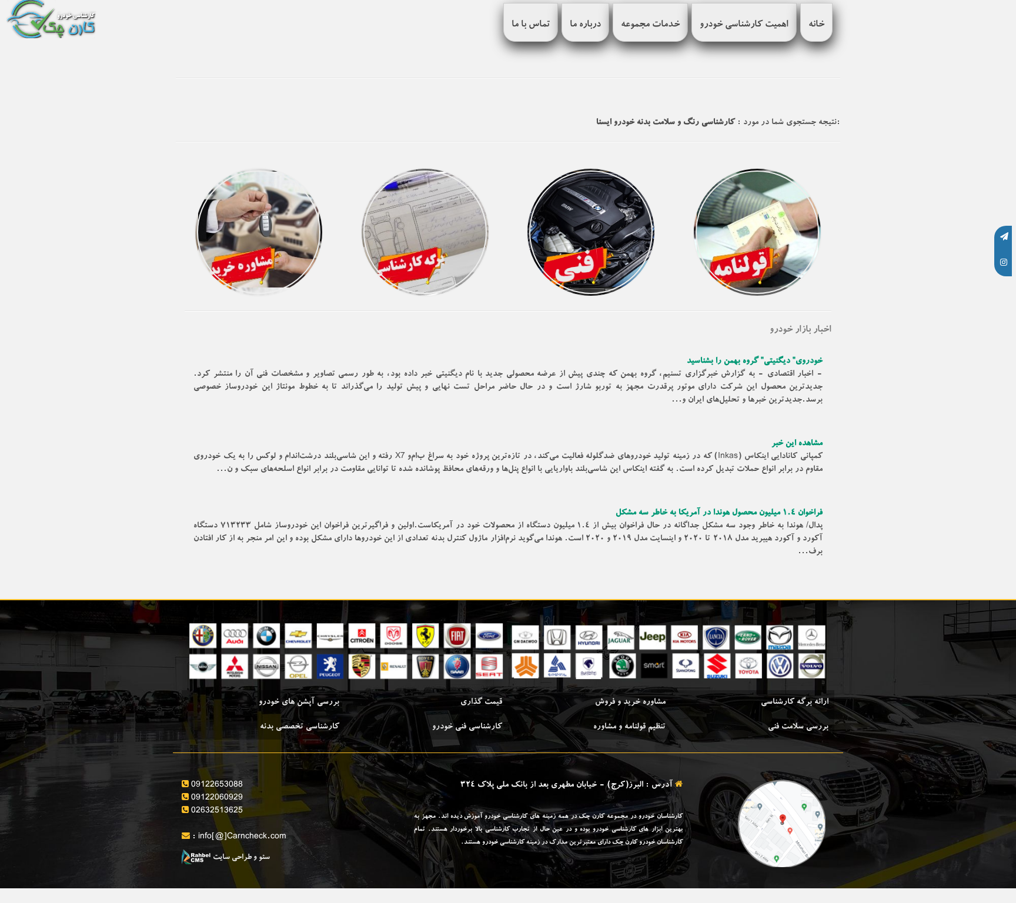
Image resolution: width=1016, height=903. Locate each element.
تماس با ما (531, 25)
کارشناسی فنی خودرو (467, 727)
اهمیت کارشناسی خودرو (744, 25)
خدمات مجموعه (650, 25)
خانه (816, 25)
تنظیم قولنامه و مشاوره (629, 727)
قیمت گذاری (481, 702)
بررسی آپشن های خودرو (299, 702)
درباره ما (585, 25)
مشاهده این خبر (797, 444)
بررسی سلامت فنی (798, 727)
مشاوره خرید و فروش (630, 702)
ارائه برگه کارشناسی (794, 702)
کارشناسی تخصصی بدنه (299, 727)
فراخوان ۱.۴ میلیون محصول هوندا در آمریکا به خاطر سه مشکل (719, 513)
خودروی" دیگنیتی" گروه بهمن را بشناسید (755, 361)
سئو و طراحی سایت (240, 858)
